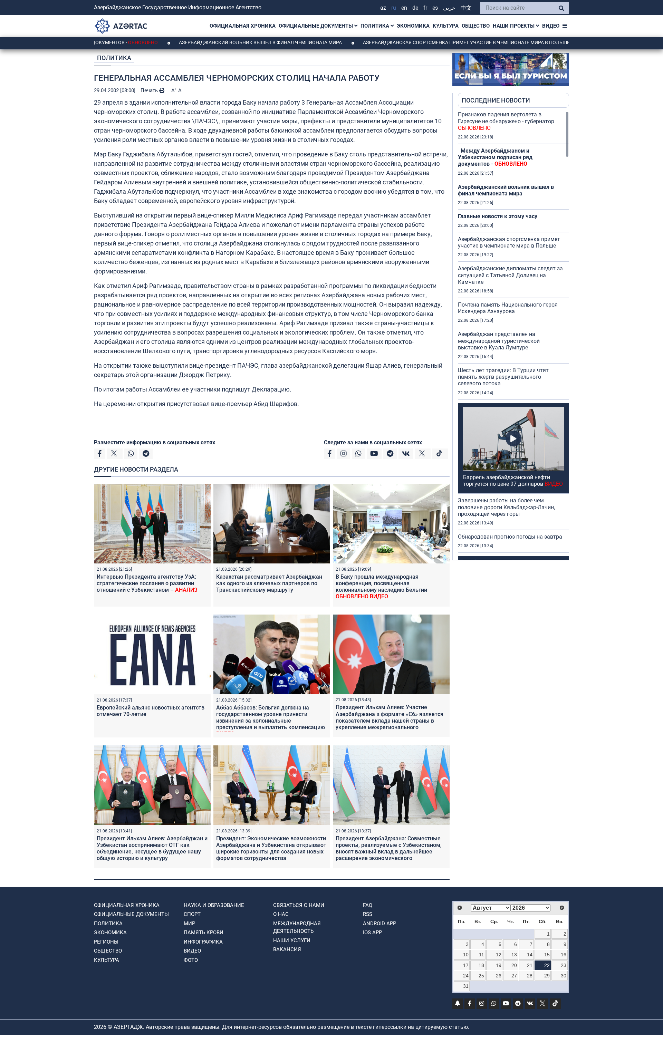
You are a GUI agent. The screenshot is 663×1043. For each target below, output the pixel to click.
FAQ (367, 905)
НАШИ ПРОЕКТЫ (514, 26)
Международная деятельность (297, 927)
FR (425, 7)
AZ (383, 7)
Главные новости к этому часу (497, 216)
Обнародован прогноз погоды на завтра (510, 536)
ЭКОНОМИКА (413, 26)
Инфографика (203, 942)
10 (466, 954)
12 (498, 954)
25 (481, 975)
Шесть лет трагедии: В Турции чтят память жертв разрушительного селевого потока (503, 377)
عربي (449, 7)
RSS (367, 914)
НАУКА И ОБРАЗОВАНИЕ (214, 905)
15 (547, 954)
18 (481, 965)
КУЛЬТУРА (446, 26)
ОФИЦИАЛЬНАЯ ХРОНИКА (243, 26)
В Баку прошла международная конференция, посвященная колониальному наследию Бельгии (381, 586)
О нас (281, 914)
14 (529, 954)
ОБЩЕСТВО (476, 26)
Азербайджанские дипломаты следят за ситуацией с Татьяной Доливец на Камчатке (510, 275)
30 (563, 975)
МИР (189, 923)
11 (481, 954)
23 (563, 965)
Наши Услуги (291, 940)
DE (415, 7)
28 (529, 975)
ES (435, 7)
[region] (513, 335)
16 (563, 954)
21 (529, 965)
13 (514, 954)
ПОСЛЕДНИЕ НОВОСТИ (496, 100)
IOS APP (372, 932)
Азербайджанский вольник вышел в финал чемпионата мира (218, 42)
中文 (466, 7)
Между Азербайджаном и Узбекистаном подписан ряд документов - (495, 157)
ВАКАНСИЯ (287, 949)
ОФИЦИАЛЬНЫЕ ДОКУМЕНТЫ (316, 26)
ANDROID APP (379, 923)
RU (393, 7)
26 (498, 975)
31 (466, 986)
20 (514, 965)
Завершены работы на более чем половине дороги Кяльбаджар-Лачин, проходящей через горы (506, 507)
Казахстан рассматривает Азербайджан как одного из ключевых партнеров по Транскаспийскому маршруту (269, 583)
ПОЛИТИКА (376, 26)
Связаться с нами (298, 905)
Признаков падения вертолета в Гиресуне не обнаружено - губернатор (506, 121)
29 (547, 975)
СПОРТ (192, 914)
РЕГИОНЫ (106, 942)
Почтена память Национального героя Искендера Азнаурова (508, 308)
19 (498, 965)
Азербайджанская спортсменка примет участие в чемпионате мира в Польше (424, 42)
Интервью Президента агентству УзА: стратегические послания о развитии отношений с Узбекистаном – (147, 583)
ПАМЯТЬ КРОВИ (203, 932)
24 (466, 975)
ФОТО (191, 960)
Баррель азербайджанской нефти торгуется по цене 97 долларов (513, 480)
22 (547, 965)
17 (466, 965)
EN (404, 7)
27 (514, 975)
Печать (150, 90)
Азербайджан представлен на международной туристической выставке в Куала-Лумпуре (499, 340)
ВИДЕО (550, 26)
